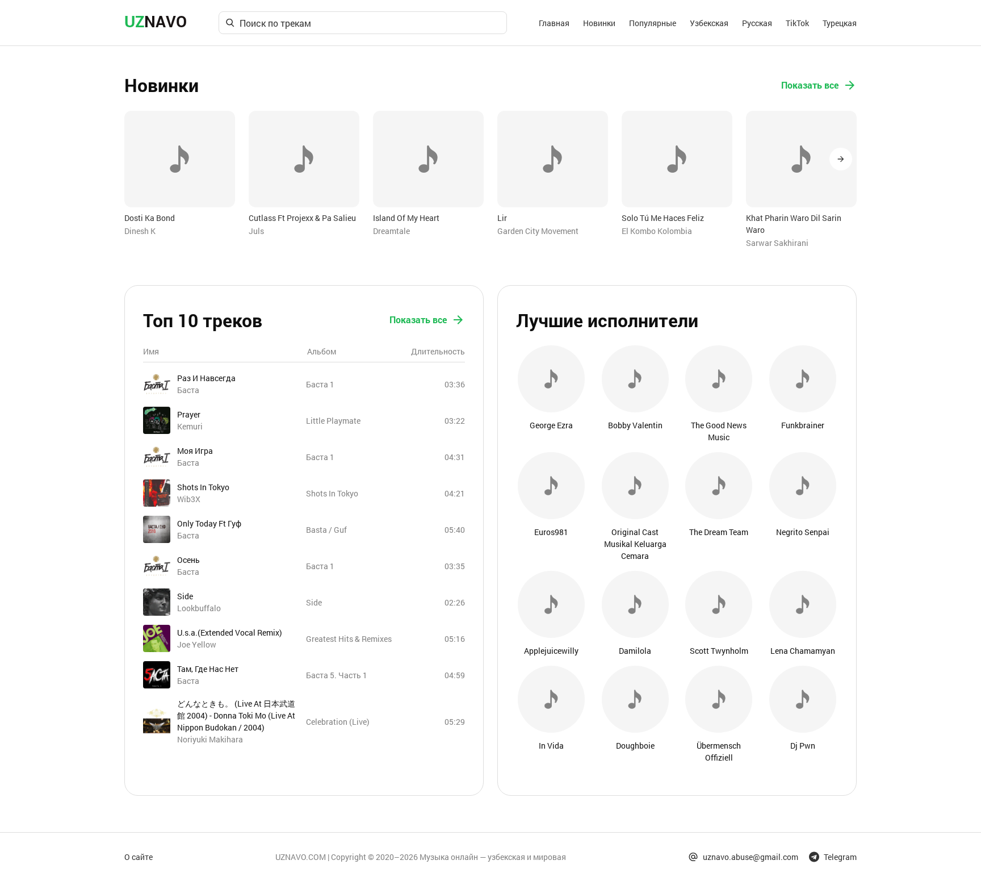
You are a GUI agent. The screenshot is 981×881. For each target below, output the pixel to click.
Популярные (652, 23)
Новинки (599, 23)
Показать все (810, 85)
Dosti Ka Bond (149, 217)
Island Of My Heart (406, 217)
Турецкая (840, 23)
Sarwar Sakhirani (777, 242)
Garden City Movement (537, 231)
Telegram (840, 856)
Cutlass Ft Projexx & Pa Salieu (302, 217)
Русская (757, 23)
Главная (554, 23)
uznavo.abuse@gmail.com (750, 856)
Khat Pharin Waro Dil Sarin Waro (793, 223)
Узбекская (709, 23)
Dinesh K (140, 231)
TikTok (797, 23)
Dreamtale (391, 231)
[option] (180, 174)
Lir (502, 217)
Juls (256, 231)
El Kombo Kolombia (657, 231)
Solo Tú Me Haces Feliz (663, 217)
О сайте (138, 856)
